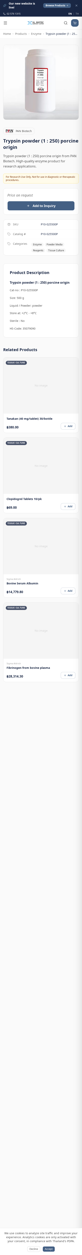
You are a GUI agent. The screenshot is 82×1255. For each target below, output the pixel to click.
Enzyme (36, 34)
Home (7, 34)
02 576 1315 (13, 13)
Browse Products (55, 5)
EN (70, 13)
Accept (49, 1249)
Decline (33, 1249)
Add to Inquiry (44, 206)
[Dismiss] (76, 5)
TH (77, 13)
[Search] (65, 22)
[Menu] (5, 23)
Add (70, 426)
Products (21, 34)
